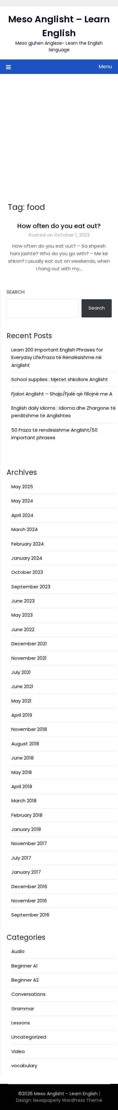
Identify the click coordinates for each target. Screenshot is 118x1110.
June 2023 (23, 600)
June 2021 (22, 686)
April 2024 (22, 515)
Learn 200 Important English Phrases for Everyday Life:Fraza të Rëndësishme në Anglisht (57, 357)
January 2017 (26, 872)
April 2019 (21, 715)
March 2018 (24, 800)
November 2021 (29, 658)
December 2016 (29, 886)
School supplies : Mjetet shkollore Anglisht (59, 379)
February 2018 (26, 815)
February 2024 (27, 544)
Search (16, 292)
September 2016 (30, 914)
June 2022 (22, 629)
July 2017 (21, 858)
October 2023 (27, 572)
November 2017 (29, 843)
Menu (105, 66)
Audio (18, 951)
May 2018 (21, 772)
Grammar (22, 1008)
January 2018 (26, 829)
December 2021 (29, 643)
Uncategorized (28, 1037)
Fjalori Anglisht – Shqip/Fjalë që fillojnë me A (61, 393)
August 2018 (25, 743)
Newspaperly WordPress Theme (67, 1100)
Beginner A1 (24, 965)
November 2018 (29, 729)
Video (18, 1051)
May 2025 (22, 486)
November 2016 (29, 900)
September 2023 (30, 586)
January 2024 (26, 558)
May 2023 (22, 615)
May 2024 (22, 500)
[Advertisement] (59, 136)
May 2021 (21, 701)
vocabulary (24, 1065)
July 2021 (21, 672)
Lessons (20, 1022)
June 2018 (22, 757)
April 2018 (21, 786)
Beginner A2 (25, 980)
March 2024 (24, 529)
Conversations (28, 994)
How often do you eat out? (59, 225)
